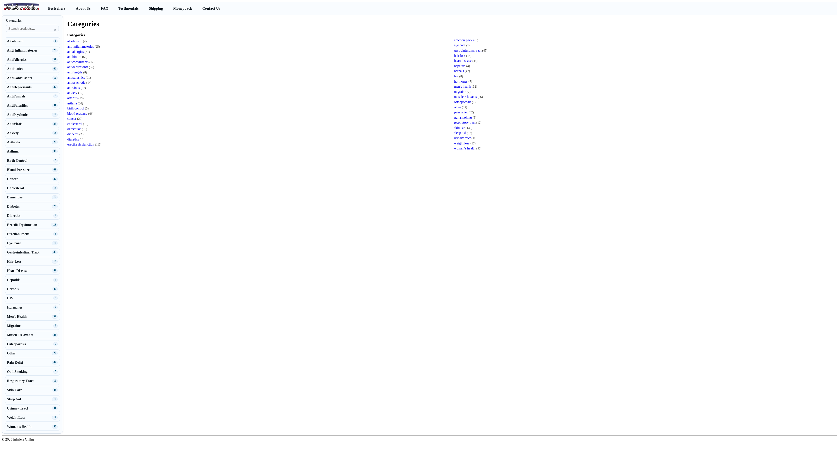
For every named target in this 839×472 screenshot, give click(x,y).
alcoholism (74, 41)
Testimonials (128, 8)
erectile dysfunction (80, 144)
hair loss (459, 55)
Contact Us (211, 8)
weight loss (462, 143)
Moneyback (182, 8)
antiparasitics (76, 77)
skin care (460, 128)
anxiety (72, 93)
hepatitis (459, 66)
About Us (83, 8)
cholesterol (74, 124)
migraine (460, 92)
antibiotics (74, 57)
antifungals (74, 72)
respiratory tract (464, 122)
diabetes (72, 134)
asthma (72, 103)
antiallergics (75, 52)
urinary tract (462, 138)
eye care (459, 45)
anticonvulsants (77, 62)
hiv (456, 76)
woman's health (464, 148)
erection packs (464, 40)
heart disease (463, 60)
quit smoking (463, 117)
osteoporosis (462, 102)
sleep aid (460, 133)
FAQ (104, 8)
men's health (462, 86)
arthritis (72, 98)
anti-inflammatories (80, 46)
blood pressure (77, 113)
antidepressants (77, 67)
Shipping (156, 8)
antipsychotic (76, 82)
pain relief (461, 112)
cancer (71, 118)
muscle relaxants (465, 97)
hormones (461, 81)
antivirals (73, 88)
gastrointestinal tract (467, 50)
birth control (75, 108)
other (457, 107)
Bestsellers (57, 8)
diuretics (73, 139)
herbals (459, 71)
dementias (74, 129)
